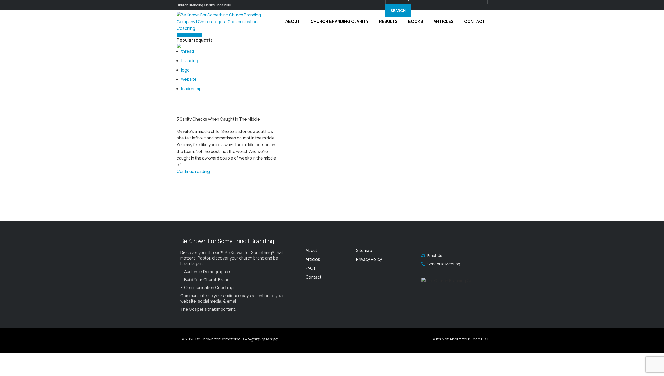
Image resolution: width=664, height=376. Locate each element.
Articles (313, 259)
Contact (313, 277)
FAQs (311, 268)
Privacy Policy (369, 259)
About (311, 250)
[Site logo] (222, 21)
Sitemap (364, 250)
